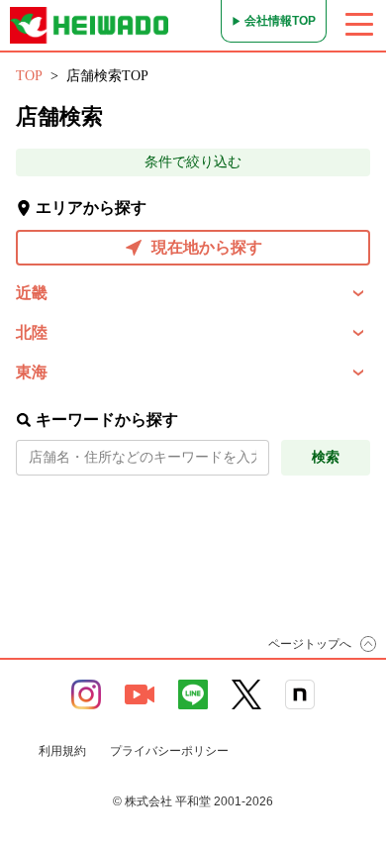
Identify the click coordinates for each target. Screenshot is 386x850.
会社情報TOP (280, 21)
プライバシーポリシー (169, 751)
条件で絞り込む (193, 162)
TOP (29, 75)
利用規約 (62, 751)
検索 (325, 457)
